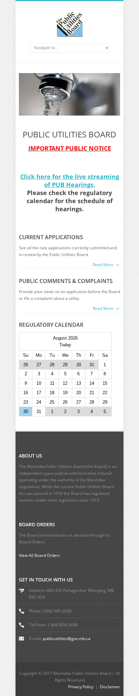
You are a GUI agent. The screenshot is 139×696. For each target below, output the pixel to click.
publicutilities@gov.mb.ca (66, 638)
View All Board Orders (39, 555)
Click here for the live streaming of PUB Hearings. (69, 180)
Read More (103, 264)
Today (65, 344)
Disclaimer (110, 687)
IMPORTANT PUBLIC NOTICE (69, 148)
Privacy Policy (80, 687)
